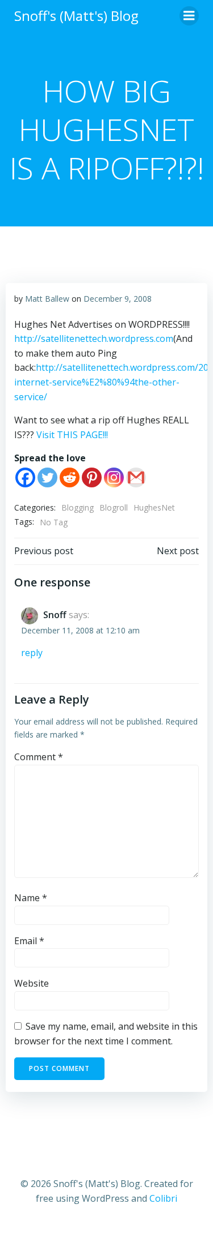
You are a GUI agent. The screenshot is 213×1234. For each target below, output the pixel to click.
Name (30, 898)
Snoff (54, 615)
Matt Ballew (47, 298)
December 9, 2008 (117, 298)
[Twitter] (47, 477)
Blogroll (113, 507)
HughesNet (154, 507)
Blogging (77, 507)
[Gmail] (136, 477)
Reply (32, 652)
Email (29, 941)
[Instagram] (114, 477)
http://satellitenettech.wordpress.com (93, 338)
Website (31, 983)
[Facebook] (25, 477)
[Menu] (189, 15)
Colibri (163, 1198)
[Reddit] (70, 477)
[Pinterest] (92, 477)
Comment (38, 757)
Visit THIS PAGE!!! (72, 435)
